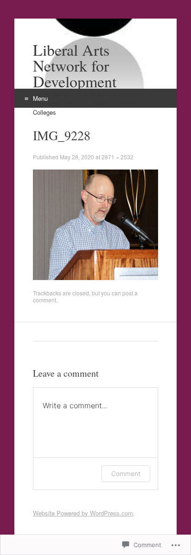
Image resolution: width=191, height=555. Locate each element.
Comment (125, 473)
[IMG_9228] (95, 277)
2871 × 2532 (118, 157)
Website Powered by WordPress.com (83, 513)
